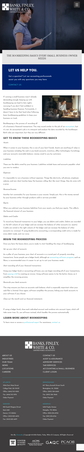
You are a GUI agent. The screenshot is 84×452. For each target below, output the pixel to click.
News (5, 365)
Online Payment (8, 397)
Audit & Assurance (53, 359)
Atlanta (6, 382)
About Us (7, 356)
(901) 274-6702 (53, 413)
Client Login (50, 372)
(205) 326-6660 (53, 391)
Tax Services (49, 365)
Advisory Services (52, 362)
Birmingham (48, 382)
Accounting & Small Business (59, 369)
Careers (6, 372)
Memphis (47, 404)
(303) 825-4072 (13, 416)
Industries (7, 359)
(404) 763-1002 (13, 391)
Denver (6, 404)
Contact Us (15, 85)
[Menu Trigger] (77, 5)
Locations (7, 369)
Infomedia (19, 435)
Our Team (7, 362)
